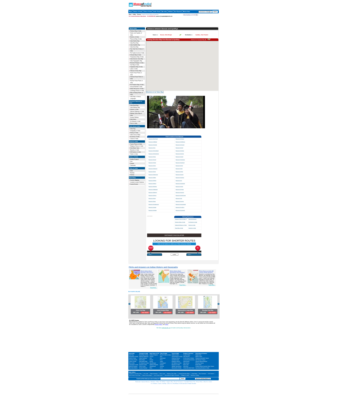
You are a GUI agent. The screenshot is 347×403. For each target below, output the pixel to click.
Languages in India (133, 364)
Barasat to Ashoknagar (181, 195)
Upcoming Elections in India (202, 368)
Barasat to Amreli (179, 147)
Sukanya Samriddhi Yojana (202, 358)
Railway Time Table (172, 373)
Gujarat (132, 163)
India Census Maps (135, 134)
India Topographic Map (136, 60)
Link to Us (169, 383)
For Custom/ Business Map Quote (137, 16)
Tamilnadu (133, 165)
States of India (137, 11)
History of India (134, 132)
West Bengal (153, 363)
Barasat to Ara (179, 180)
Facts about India (134, 126)
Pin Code (145, 373)
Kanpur (162, 364)
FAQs (157, 381)
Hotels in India (134, 154)
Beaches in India (134, 150)
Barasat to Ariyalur (180, 189)
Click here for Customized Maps (198, 39)
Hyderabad (162, 358)
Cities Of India (163, 353)
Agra (161, 356)
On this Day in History (188, 358)
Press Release (175, 383)
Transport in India (143, 353)
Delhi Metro (133, 119)
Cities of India (147, 11)
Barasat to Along (152, 198)
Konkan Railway (134, 117)
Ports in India (133, 123)
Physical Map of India (136, 39)
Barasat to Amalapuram (154, 204)
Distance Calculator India (135, 373)
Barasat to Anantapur (180, 159)
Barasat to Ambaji (152, 207)
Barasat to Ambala (153, 210)
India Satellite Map (135, 45)
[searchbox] (205, 12)
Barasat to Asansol (180, 192)
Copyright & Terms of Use (189, 381)
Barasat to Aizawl (152, 159)
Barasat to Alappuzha (153, 174)
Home (130, 14)
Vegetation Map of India (136, 66)
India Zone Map (134, 47)
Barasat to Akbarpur (153, 168)
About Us (206, 381)
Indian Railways (143, 358)
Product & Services (188, 353)
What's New (186, 11)
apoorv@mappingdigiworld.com (164, 16)
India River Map (134, 43)
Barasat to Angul (179, 165)
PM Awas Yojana (199, 363)
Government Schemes (201, 353)
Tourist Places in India (136, 144)
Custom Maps (186, 355)
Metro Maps (142, 359)
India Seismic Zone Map (136, 59)
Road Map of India (179, 228)
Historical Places (176, 358)
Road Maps (194, 373)
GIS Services (186, 356)
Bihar (151, 368)
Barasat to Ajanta (152, 162)
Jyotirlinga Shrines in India (137, 90)
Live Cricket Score (158, 375)
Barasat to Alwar (152, 201)
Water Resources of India (136, 88)
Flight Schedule (154, 373)
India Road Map (134, 105)
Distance (139, 14)
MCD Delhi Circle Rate (134, 375)
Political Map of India (135, 31)
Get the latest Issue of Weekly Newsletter (187, 383)
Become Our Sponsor (178, 381)
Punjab (151, 359)
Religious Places (176, 361)
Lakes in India (134, 68)
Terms (166, 324)
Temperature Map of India (137, 57)
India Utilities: (132, 372)
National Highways (143, 356)
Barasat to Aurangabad (181, 204)
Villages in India (185, 375)
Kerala (151, 361)
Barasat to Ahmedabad (153, 150)
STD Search (211, 373)
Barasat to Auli (179, 198)
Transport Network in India (135, 102)
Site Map (164, 383)
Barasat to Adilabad (153, 141)
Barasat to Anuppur (180, 177)
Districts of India (134, 37)
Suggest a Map (170, 381)
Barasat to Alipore (152, 183)
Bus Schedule (202, 373)
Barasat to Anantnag (180, 162)
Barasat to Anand (179, 156)
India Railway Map (135, 107)
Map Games (186, 363)
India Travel (156, 11)
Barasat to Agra (152, 147)
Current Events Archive (189, 359)
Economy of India (134, 136)
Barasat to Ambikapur (180, 141)
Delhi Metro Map (143, 361)
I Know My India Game (188, 368)
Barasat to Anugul (179, 174)
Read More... (153, 287)
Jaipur (161, 361)
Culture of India (134, 138)
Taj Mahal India (175, 359)
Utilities (170, 11)
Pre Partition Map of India (137, 84)
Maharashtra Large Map (185, 310)
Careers (159, 383)
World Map (132, 177)
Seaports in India (192, 228)
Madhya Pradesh (154, 364)
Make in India (198, 356)
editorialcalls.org (166, 328)
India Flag (132, 128)
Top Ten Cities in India (165, 355)
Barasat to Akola (152, 171)
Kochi (161, 368)
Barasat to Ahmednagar (154, 153)
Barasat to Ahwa (152, 156)
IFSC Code (162, 373)
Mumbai (132, 172)
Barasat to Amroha (180, 153)
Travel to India (133, 141)
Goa (131, 161)
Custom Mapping (134, 180)
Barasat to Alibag (152, 177)
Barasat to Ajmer (152, 165)
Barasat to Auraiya (180, 201)
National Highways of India (181, 225)
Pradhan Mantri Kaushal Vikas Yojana (204, 366)
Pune (161, 359)
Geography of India (135, 130)
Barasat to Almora (152, 195)
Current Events (134, 184)
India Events (186, 361)
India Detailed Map (163, 310)
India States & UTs (154, 353)
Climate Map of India (135, 55)
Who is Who (132, 363)
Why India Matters (133, 368)
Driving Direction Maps (184, 373)
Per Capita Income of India (137, 53)
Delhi (131, 170)
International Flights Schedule (172, 375)
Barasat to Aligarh (152, 180)
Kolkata (132, 174)
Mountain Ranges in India (136, 62)
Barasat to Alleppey (153, 192)
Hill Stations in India (135, 152)
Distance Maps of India (180, 222)
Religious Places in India (136, 146)
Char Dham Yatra (134, 148)
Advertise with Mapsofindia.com (203, 378)
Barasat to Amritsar (180, 150)
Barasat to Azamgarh (180, 210)
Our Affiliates (162, 381)
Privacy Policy (158, 324)
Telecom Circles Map (135, 70)
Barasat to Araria (179, 186)
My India (164, 11)
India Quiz (185, 366)
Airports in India (134, 109)
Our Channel (178, 11)
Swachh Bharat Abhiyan (201, 361)
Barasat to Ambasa (180, 138)
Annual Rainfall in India (136, 86)
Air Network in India (135, 121)
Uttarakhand (153, 366)
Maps (130, 11)
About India (133, 28)
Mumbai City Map (207, 310)
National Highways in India (137, 111)
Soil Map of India (134, 64)
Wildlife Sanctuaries (176, 366)
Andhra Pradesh (134, 159)
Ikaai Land (186, 364)
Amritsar (162, 366)
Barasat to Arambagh (180, 183)
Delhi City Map (140, 310)
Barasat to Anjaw (179, 171)
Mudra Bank (198, 364)
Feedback (155, 383)
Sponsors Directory (146, 381)
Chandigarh (163, 363)
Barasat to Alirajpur (153, 186)
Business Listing (195, 375)
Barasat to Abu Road (153, 138)
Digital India (198, 355)
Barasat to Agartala (153, 144)
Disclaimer (153, 381)
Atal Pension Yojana (200, 359)
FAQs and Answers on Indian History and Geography (153, 267)
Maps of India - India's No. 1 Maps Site (130, 5)
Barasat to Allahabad (153, 189)
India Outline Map (134, 41)
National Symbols (133, 366)
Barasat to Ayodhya (180, 207)
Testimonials (137, 381)
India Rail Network (192, 219)
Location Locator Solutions (137, 182)
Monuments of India (176, 368)
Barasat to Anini (179, 168)
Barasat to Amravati (180, 144)
